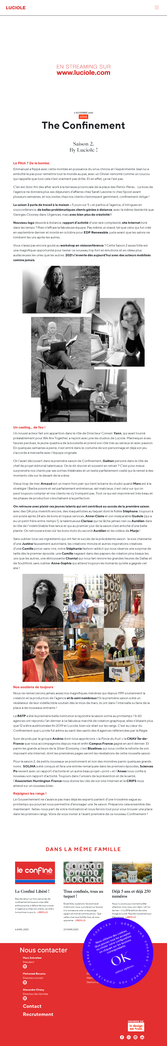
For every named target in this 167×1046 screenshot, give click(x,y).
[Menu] (157, 8)
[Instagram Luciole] (129, 1037)
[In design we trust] (136, 1027)
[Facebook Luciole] (122, 1037)
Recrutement (38, 1014)
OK (120, 959)
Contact (32, 1006)
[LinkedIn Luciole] (135, 1037)
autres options (124, 969)
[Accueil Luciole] (16, 7)
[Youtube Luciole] (142, 1037)
